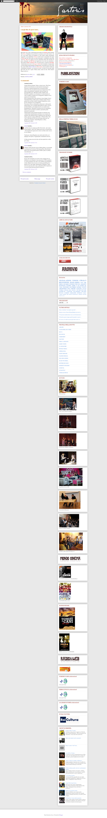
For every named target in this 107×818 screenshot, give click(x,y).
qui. (66, 66)
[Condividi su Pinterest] (43, 74)
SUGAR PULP (62, 370)
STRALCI (82, 280)
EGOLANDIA (75, 282)
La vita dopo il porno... (70, 775)
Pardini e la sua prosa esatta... (72, 790)
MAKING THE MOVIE (67, 294)
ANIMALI (80, 294)
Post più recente (25, 179)
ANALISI (84, 288)
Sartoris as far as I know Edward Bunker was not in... (70, 312)
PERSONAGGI (61, 295)
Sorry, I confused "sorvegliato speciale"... (67, 310)
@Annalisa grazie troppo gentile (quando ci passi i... (70, 317)
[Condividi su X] (40, 74)
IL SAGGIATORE (63, 346)
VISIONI (75, 280)
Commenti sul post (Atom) (39, 183)
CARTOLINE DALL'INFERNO (73, 291)
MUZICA (74, 290)
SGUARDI (66, 284)
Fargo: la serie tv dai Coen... (71, 745)
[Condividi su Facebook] (42, 74)
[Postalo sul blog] (39, 74)
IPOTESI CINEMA (63, 348)
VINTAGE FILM (67, 290)
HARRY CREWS (62, 344)
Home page (37, 179)
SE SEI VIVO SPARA (63, 360)
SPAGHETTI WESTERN (64, 365)
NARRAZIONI (73, 293)
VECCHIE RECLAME (81, 290)
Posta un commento (27, 172)
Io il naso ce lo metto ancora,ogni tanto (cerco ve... (69, 319)
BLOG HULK (62, 334)
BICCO (60, 332)
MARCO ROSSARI (63, 353)
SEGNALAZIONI (28, 76)
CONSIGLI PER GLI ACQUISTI (77, 284)
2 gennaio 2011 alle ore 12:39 (30, 123)
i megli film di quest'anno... (71, 783)
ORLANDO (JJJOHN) (63, 358)
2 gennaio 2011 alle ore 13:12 (30, 142)
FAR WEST (61, 339)
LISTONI (84, 294)
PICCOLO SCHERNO (64, 293)
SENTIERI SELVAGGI (63, 363)
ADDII (73, 285)
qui (72, 65)
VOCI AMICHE (71, 288)
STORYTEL (61, 368)
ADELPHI (61, 327)
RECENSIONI (64, 282)
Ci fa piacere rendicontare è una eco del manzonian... (70, 314)
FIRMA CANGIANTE (63, 341)
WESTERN (66, 287)
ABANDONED (63, 288)
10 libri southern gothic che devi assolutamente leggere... (76, 768)
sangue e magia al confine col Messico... (74, 760)
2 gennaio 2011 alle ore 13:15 (30, 153)
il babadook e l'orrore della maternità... (74, 798)
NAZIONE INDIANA (63, 356)
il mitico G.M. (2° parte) (71, 730)
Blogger (61, 815)
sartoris (26, 126)
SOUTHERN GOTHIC (75, 287)
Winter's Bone (32, 66)
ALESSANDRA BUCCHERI (65, 329)
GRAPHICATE (62, 291)
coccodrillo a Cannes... (70, 753)
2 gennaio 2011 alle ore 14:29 (30, 169)
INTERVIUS (79, 293)
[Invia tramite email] (37, 74)
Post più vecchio (50, 179)
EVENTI (84, 287)
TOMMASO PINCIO (63, 372)
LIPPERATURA (62, 351)
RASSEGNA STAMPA (65, 285)
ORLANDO (83, 291)
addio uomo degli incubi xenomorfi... (73, 738)
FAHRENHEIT (62, 336)
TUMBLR (61, 290)
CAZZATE (79, 288)
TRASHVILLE (75, 294)
